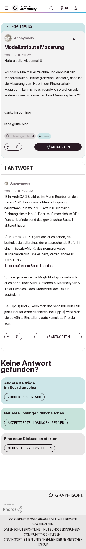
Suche (51, 8)
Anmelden (77, 8)
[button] (9, 146)
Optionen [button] (79, 25)
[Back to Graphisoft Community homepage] (25, 7)
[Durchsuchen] (7, 8)
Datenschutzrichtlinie (22, 529)
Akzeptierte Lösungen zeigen (36, 423)
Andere (44, 136)
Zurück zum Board (24, 397)
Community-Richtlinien (42, 534)
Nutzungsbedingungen (61, 529)
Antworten (60, 147)
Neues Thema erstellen (30, 448)
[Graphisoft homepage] (66, 496)
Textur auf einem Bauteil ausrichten (30, 266)
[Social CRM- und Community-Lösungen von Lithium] (12, 508)
